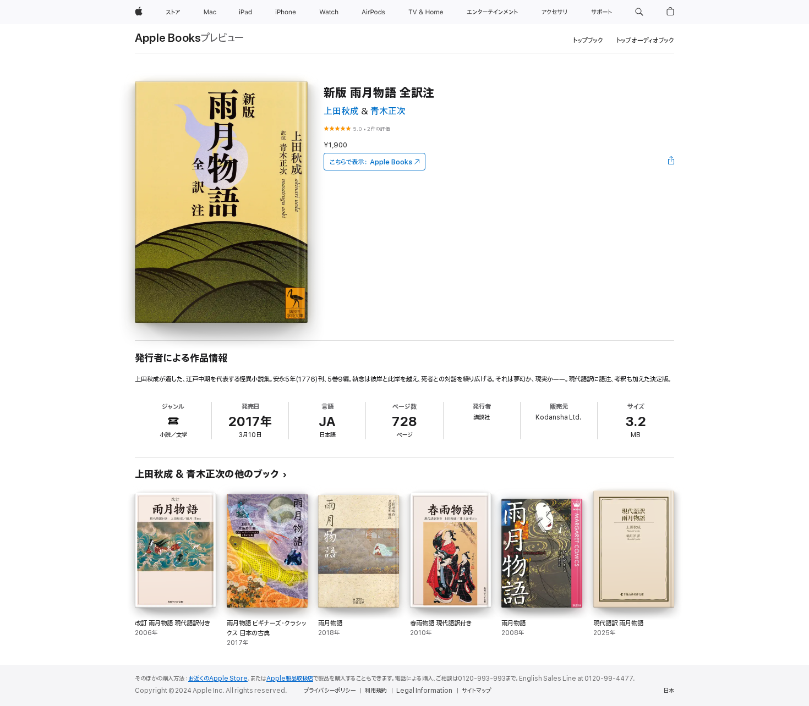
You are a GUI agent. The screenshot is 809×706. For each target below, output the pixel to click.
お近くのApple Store (218, 678)
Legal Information (424, 690)
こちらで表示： (371, 162)
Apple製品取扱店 (289, 678)
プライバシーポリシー (330, 690)
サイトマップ (476, 690)
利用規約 (376, 690)
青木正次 (388, 111)
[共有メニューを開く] (671, 161)
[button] (639, 12)
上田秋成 (341, 111)
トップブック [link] (588, 40)
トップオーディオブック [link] (645, 40)
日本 (668, 690)
